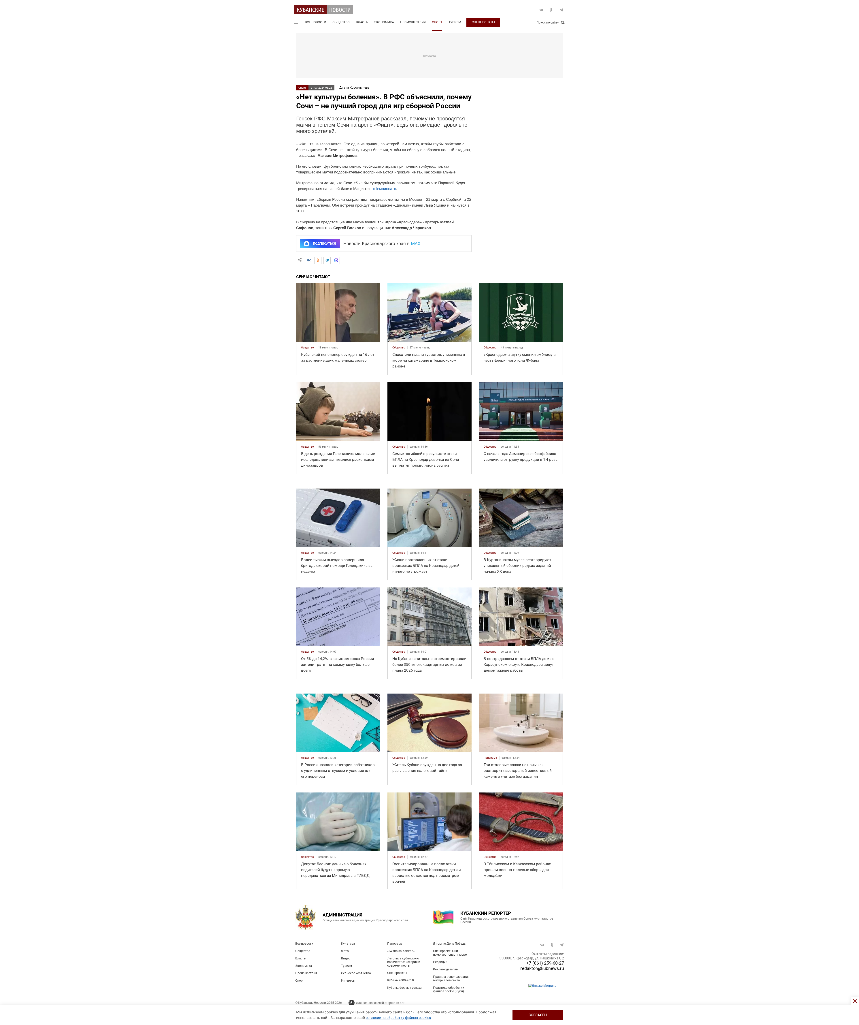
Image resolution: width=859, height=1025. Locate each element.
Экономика (384, 22)
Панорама (394, 943)
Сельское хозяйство (356, 973)
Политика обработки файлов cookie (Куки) (448, 989)
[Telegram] (327, 260)
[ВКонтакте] (308, 260)
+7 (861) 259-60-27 (545, 963)
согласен (538, 1015)
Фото (345, 951)
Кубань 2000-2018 (400, 980)
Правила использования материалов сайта (451, 978)
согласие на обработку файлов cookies (398, 1018)
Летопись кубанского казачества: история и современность (403, 962)
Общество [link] (307, 347)
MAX (416, 243)
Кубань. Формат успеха (404, 987)
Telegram (561, 9)
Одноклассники (551, 9)
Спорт (437, 22)
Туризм (455, 22)
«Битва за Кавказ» (401, 951)
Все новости (315, 22)
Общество (341, 22)
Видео (345, 958)
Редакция (440, 962)
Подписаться (324, 243)
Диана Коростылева (354, 87)
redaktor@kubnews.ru (542, 968)
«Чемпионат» (384, 189)
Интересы (348, 980)
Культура (348, 943)
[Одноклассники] (317, 260)
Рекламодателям (445, 969)
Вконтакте (541, 9)
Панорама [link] (490, 757)
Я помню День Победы (449, 943)
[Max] (336, 260)
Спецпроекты (483, 22)
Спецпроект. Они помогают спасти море (450, 952)
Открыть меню (296, 23)
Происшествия (413, 22)
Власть (362, 22)
